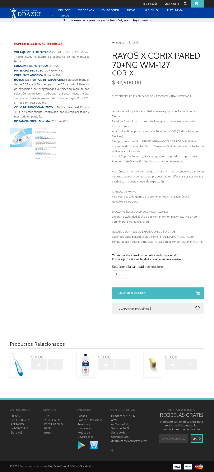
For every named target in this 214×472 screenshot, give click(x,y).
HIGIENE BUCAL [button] (151, 10)
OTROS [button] (65, 15)
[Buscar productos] (186, 3)
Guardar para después (134, 308)
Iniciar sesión (150, 3)
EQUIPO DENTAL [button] (110, 10)
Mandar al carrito (132, 293)
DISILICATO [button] (64, 10)
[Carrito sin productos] (197, 4)
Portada (82, 415)
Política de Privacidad (90, 420)
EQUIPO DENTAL (21, 420)
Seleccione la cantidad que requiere (137, 267)
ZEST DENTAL (52, 420)
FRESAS (15, 415)
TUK (46, 415)
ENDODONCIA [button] (86, 10)
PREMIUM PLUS (53, 424)
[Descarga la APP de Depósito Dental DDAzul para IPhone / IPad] (94, 445)
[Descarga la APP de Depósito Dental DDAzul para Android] (83, 445)
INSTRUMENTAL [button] (176, 10)
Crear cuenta (171, 3)
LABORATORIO (19, 428)
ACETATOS (17, 424)
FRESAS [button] (131, 10)
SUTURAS (16, 432)
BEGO (47, 432)
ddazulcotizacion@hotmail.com (129, 441)
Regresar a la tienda (127, 42)
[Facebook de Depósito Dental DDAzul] (112, 450)
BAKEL (48, 428)
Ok (194, 438)
